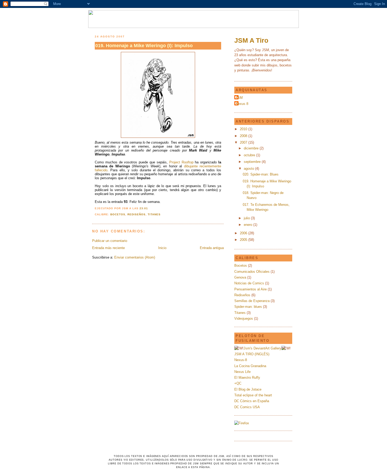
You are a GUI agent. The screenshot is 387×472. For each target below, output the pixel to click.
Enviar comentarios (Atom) (134, 257)
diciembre (252, 148)
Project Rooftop (181, 162)
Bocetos (117, 214)
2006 (244, 233)
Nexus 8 (242, 104)
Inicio (162, 248)
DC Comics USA (247, 407)
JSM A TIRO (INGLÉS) (251, 354)
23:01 (144, 208)
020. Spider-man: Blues (261, 174)
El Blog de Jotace (247, 389)
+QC (237, 383)
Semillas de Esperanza (252, 301)
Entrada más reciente (108, 248)
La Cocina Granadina (250, 366)
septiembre (253, 162)
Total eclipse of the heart (253, 395)
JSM (239, 98)
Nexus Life (242, 372)
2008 (244, 136)
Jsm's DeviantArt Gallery (262, 348)
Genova (240, 277)
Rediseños (136, 214)
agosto (249, 169)
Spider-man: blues (248, 307)
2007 (244, 142)
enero (248, 225)
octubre (250, 155)
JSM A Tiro (251, 40)
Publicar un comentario (109, 241)
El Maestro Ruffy (247, 377)
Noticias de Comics (249, 283)
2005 (244, 240)
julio (247, 218)
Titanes (154, 214)
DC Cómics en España (251, 401)
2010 (244, 129)
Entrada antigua (212, 248)
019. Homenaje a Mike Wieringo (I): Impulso (144, 45)
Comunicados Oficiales (252, 272)
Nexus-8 (240, 360)
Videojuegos (243, 318)
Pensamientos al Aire (250, 289)
